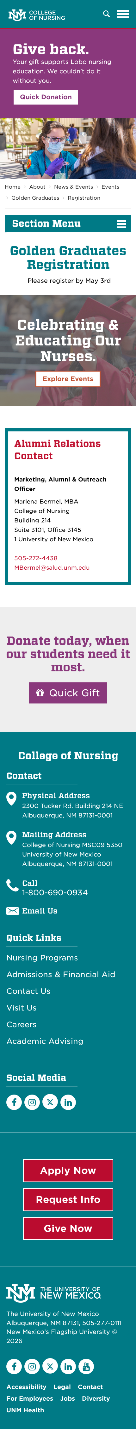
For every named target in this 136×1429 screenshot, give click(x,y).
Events (110, 187)
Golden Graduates (35, 198)
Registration (84, 198)
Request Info (68, 1199)
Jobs (67, 1398)
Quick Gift (73, 692)
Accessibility (26, 1387)
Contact (90, 1387)
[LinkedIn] (68, 1102)
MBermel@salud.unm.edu (52, 567)
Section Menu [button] (46, 223)
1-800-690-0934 (55, 892)
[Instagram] (32, 1102)
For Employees (29, 1398)
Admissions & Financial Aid (60, 974)
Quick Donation (46, 97)
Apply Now (68, 1170)
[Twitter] (50, 1101)
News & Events (73, 187)
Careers (21, 1024)
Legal (62, 1387)
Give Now (68, 1228)
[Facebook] (14, 1102)
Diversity (96, 1398)
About (37, 187)
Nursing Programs (42, 958)
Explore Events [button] (68, 379)
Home (13, 187)
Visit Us (21, 1008)
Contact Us (28, 991)
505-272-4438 (36, 558)
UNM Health (25, 1410)
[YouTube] (86, 1366)
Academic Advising (44, 1041)
